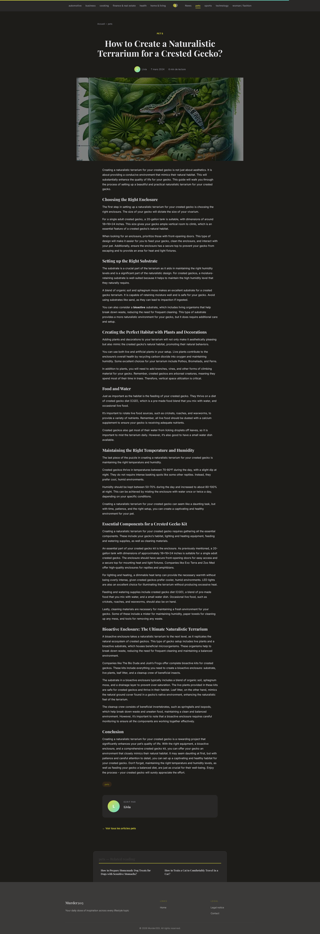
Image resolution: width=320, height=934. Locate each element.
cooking (104, 5)
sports (208, 5)
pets (198, 5)
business (91, 5)
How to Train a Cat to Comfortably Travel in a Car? (191, 872)
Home (163, 907)
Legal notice (217, 907)
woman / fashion (241, 5)
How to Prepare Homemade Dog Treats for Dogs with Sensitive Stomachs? (126, 872)
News (188, 5)
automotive (75, 5)
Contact (215, 913)
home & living (158, 5)
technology (222, 5)
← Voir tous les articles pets (119, 828)
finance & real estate (124, 5)
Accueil (101, 23)
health (143, 5)
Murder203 (74, 902)
